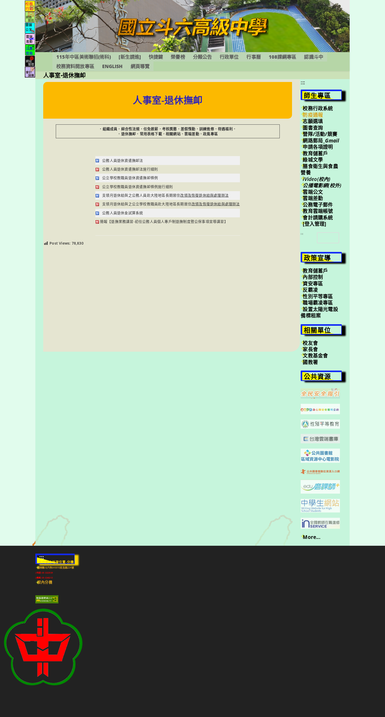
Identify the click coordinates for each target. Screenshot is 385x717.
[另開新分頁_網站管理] (30, 60)
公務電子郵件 (318, 204)
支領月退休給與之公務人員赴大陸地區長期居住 (165, 195)
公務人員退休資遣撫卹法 (122, 160)
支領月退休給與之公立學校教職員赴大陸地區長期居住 (171, 204)
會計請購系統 (318, 217)
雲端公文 (313, 192)
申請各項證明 (318, 147)
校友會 (310, 343)
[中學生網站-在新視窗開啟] (320, 505)
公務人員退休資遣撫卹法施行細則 (130, 169)
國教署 (310, 362)
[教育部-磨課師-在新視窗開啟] (320, 486)
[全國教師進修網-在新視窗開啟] (320, 522)
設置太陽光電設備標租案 (319, 312)
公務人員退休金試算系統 (122, 213)
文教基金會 (315, 355)
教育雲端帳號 (318, 211)
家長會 (310, 349)
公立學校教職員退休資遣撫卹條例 (130, 177)
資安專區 (313, 283)
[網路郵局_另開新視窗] (30, 16)
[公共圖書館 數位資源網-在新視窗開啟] (320, 471)
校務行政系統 (318, 108)
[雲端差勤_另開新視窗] (30, 38)
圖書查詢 (313, 127)
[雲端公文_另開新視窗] (30, 27)
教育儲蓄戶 (315, 153)
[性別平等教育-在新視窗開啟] (320, 423)
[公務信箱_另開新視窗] (30, 49)
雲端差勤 (313, 198)
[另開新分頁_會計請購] (30, 71)
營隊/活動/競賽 (320, 134)
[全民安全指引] (320, 393)
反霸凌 (310, 289)
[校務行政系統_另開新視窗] (30, 5)
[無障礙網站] (46, 599)
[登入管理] (314, 223)
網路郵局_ (321, 140)
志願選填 (313, 121)
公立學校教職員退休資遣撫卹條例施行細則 (137, 186)
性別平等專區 (318, 296)
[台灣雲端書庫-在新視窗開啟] (320, 438)
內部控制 (313, 277)
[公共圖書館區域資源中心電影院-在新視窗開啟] (320, 455)
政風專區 (210, 133)
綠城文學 (313, 159)
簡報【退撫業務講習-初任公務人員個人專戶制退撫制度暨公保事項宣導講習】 (164, 221)
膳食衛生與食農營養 (319, 169)
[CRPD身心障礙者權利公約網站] (320, 408)
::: (303, 82)
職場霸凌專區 (318, 302)
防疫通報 (313, 115)
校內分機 (44, 582)
